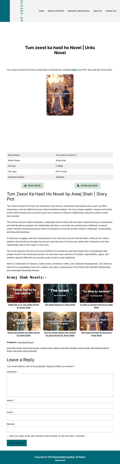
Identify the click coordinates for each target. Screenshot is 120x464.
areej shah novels (14, 348)
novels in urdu (46, 348)
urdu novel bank (30, 351)
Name (10, 400)
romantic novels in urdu (79, 348)
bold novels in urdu (31, 348)
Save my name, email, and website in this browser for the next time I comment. (47, 436)
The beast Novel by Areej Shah (60, 304)
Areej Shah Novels (25, 342)
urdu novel (17, 351)
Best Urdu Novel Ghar (21, 11)
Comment (12, 372)
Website (11, 424)
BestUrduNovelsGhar (64, 457)
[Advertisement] (42, 29)
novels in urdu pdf (61, 348)
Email (10, 412)
